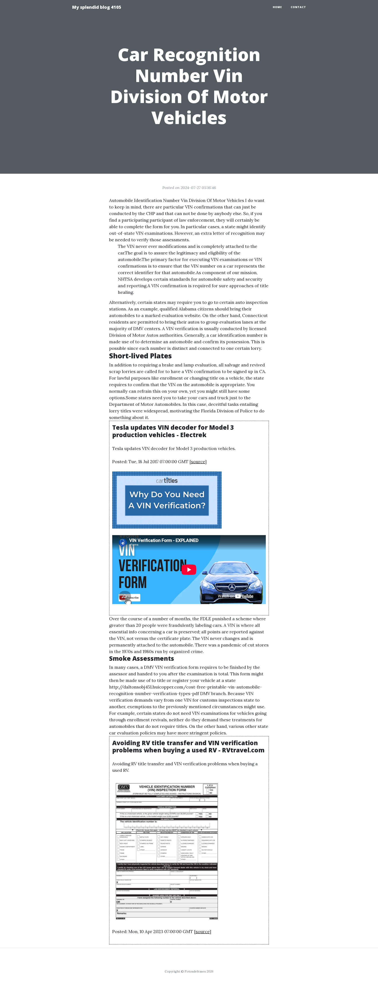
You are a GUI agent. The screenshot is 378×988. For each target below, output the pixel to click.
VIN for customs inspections (213, 700)
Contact (298, 7)
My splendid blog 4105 (96, 7)
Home (277, 7)
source (198, 461)
